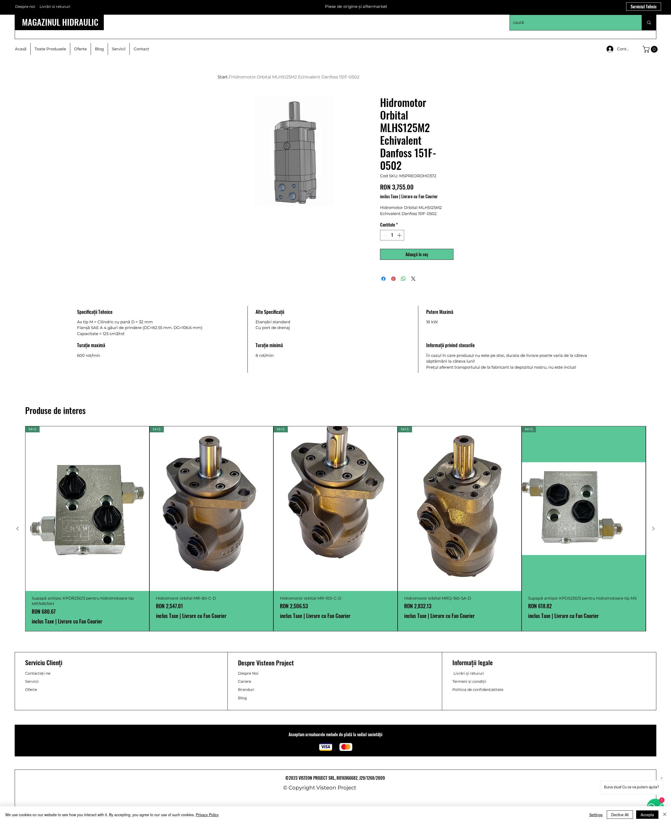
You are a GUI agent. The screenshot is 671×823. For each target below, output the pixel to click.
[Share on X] (413, 279)
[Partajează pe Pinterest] (393, 279)
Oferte (31, 689)
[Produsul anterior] (17, 528)
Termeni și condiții (469, 681)
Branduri (246, 689)
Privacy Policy (207, 814)
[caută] (649, 22)
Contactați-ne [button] (37, 673)
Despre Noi (248, 673)
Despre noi (25, 6)
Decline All (620, 814)
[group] (335, 529)
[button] (651, 49)
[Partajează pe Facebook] (383, 279)
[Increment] (399, 235)
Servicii (32, 681)
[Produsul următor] (653, 528)
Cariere (244, 681)
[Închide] (665, 814)
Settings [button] (596, 814)
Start (223, 76)
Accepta (647, 814)
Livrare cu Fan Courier (419, 196)
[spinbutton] (392, 235)
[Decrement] (384, 235)
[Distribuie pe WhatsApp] (403, 279)
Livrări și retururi (468, 673)
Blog (242, 698)
